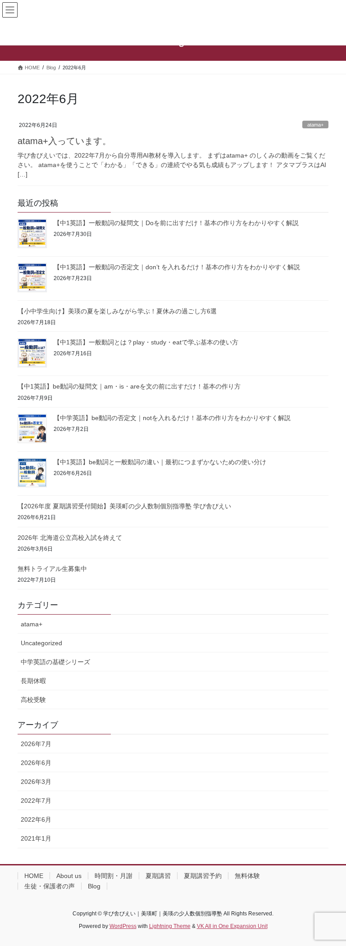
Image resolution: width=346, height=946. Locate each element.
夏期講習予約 (203, 875)
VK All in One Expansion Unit (232, 926)
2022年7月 (36, 800)
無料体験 (247, 875)
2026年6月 (36, 762)
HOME (33, 875)
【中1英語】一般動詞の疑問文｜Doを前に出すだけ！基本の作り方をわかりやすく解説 (176, 222)
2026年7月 (36, 743)
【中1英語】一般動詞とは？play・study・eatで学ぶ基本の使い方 (146, 342)
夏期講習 (158, 875)
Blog (94, 886)
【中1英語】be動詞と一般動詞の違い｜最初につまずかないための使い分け (160, 462)
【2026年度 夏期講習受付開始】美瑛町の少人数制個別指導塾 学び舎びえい (124, 506)
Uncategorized (41, 643)
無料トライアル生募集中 (52, 568)
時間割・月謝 (113, 875)
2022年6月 (36, 819)
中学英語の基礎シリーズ (55, 661)
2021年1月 (36, 838)
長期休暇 (33, 680)
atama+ (315, 124)
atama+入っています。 (64, 141)
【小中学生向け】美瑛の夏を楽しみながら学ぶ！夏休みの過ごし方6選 (117, 311)
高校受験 (33, 699)
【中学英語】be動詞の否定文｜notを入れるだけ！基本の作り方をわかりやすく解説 (172, 417)
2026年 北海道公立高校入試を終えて (70, 537)
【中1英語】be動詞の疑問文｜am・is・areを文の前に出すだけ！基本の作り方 (129, 386)
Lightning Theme (170, 926)
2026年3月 (36, 781)
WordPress (123, 926)
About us (69, 875)
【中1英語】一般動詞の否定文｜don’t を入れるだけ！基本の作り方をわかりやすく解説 (177, 267)
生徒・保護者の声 (49, 886)
